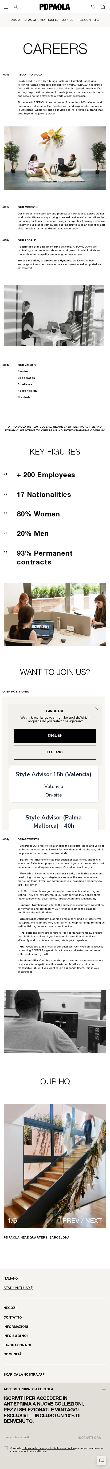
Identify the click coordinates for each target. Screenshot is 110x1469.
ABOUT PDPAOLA (23, 20)
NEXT (93, 1221)
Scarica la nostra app (24, 1374)
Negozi (10, 1308)
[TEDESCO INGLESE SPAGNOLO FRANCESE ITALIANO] (55, 1279)
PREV (70, 1221)
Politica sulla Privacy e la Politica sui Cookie (48, 1448)
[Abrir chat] (101, 1460)
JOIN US (67, 20)
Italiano (54, 752)
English (55, 735)
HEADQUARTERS (88, 20)
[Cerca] (16, 7)
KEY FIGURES (49, 20)
